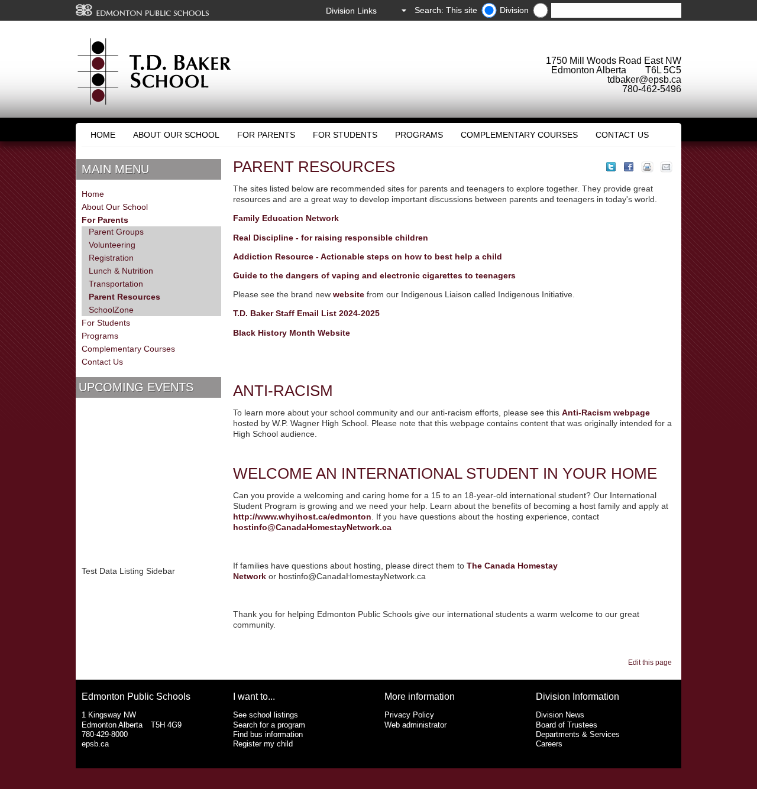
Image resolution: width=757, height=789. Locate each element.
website (348, 294)
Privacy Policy (409, 714)
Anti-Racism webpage (606, 412)
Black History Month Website (291, 332)
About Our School (176, 134)
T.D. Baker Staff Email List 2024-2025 (306, 313)
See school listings (265, 714)
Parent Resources (124, 296)
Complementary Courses (519, 134)
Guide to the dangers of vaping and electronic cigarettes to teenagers (374, 275)
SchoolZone (111, 309)
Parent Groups (116, 231)
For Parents (266, 134)
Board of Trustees (566, 724)
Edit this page (651, 662)
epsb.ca (95, 743)
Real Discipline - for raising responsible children (330, 237)
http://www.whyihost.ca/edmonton (302, 516)
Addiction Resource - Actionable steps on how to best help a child (367, 256)
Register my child (263, 743)
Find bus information (268, 734)
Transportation (116, 283)
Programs (419, 134)
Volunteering (112, 244)
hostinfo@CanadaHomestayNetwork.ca (312, 527)
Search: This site (446, 10)
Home (102, 134)
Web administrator (415, 724)
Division (514, 10)
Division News (560, 714)
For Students (345, 134)
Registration (111, 257)
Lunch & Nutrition (121, 270)
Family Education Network (286, 218)
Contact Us (622, 134)
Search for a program (269, 724)
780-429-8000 (105, 734)
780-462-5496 (651, 89)
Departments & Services (578, 734)
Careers (549, 743)
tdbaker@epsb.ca (644, 79)
